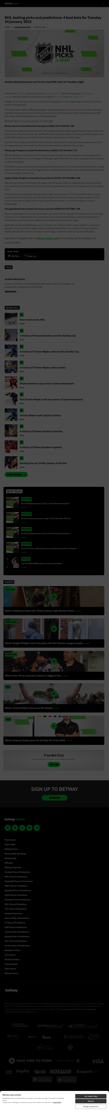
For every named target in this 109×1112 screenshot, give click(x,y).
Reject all (91, 1101)
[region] (54, 1101)
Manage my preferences (90, 1106)
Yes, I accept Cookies (90, 1096)
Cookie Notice (57, 1102)
